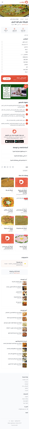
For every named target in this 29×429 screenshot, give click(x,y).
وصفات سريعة (25, 399)
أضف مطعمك (25, 380)
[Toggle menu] (2, 2)
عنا (9, 420)
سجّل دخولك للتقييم (25, 24)
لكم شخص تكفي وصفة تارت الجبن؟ (18, 160)
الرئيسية (26, 19)
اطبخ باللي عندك (25, 386)
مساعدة (26, 382)
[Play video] (14, 91)
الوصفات (21, 19)
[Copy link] (2, 167)
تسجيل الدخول (17, 273)
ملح (25, 47)
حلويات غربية (25, 403)
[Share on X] (10, 167)
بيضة (26, 49)
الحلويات (26, 396)
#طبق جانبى (25, 170)
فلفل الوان (25, 59)
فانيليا (27, 52)
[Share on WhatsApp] (7, 167)
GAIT (17, 425)
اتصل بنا (26, 390)
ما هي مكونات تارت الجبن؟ (20, 155)
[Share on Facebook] (13, 167)
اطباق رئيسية (25, 401)
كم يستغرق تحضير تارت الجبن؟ (19, 151)
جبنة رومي (26, 54)
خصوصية (12, 420)
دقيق (24, 42)
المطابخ (26, 388)
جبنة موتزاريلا (25, 57)
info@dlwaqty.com (22, 409)
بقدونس (26, 64)
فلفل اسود (25, 69)
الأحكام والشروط (17, 420)
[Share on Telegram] (5, 167)
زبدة (23, 44)
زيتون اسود (25, 62)
